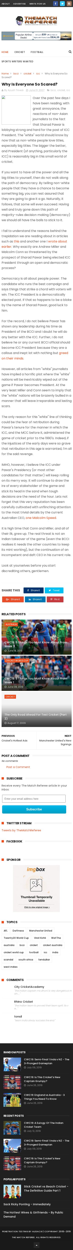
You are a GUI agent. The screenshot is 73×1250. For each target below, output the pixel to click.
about (6, 3)
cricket (19, 52)
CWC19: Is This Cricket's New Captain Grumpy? (42, 1079)
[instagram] (69, 3)
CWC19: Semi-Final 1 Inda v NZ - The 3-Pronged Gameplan (46, 1061)
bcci (16, 73)
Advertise (19, 3)
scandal (8, 959)
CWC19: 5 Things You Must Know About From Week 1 (35, 680)
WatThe (56, 938)
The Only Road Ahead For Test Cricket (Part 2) (35, 717)
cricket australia (52, 945)
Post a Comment (18, 767)
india (55, 952)
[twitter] (62, 3)
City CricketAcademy (29, 987)
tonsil (18, 1016)
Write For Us (37, 3)
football (34, 952)
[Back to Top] (37, 1245)
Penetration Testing (15, 1231)
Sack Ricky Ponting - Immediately (27, 1204)
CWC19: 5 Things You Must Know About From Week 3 (35, 644)
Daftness (18, 930)
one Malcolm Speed (41, 518)
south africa (25, 959)
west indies (11, 966)
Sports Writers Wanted (17, 61)
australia (11, 624)
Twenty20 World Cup (16, 938)
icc (38, 73)
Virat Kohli (40, 938)
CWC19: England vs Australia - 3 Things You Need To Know (44, 1097)
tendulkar (44, 959)
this (16, 241)
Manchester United (40, 930)
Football (37, 52)
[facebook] (55, 3)
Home (5, 52)
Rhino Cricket (23, 1001)
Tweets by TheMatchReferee (21, 830)
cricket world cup (17, 660)
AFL (5, 930)
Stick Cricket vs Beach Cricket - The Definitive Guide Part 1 (46, 1189)
